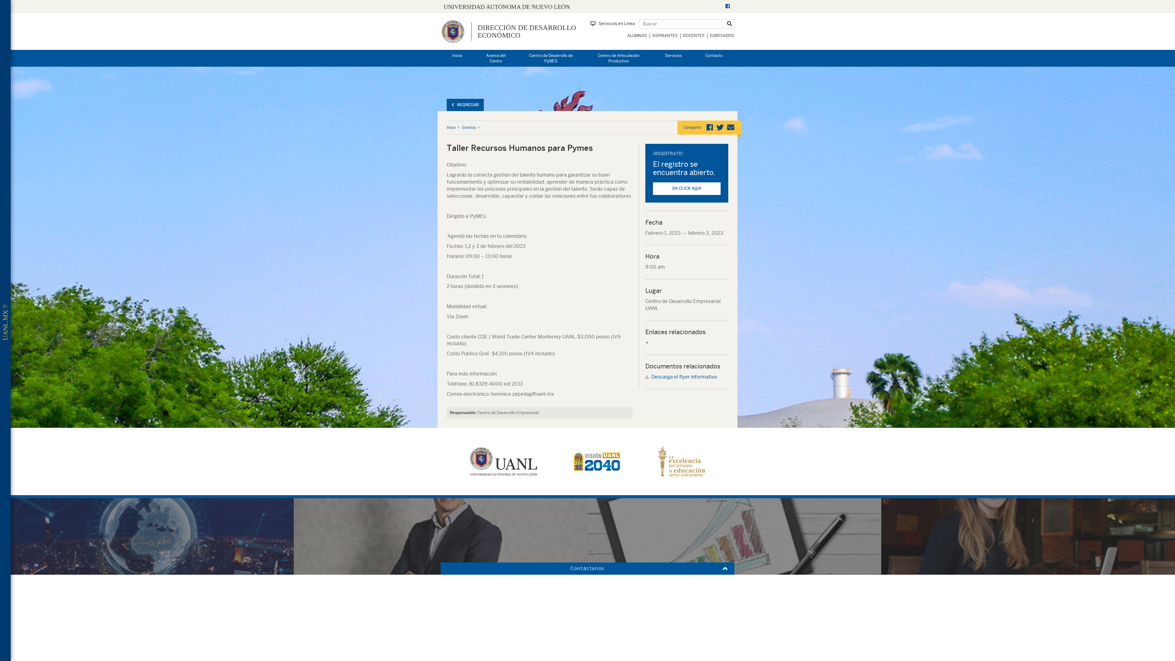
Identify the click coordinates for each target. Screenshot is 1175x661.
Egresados (722, 35)
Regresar (468, 105)
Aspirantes (665, 35)
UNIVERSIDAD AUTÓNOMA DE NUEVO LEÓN (507, 6)
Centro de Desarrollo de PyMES (551, 58)
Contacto (714, 55)
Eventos (469, 127)
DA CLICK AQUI (686, 188)
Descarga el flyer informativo (684, 377)
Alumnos (637, 35)
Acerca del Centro (495, 58)
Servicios (673, 55)
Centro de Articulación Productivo (619, 58)
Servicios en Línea (617, 23)
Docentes (694, 35)
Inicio (457, 55)
